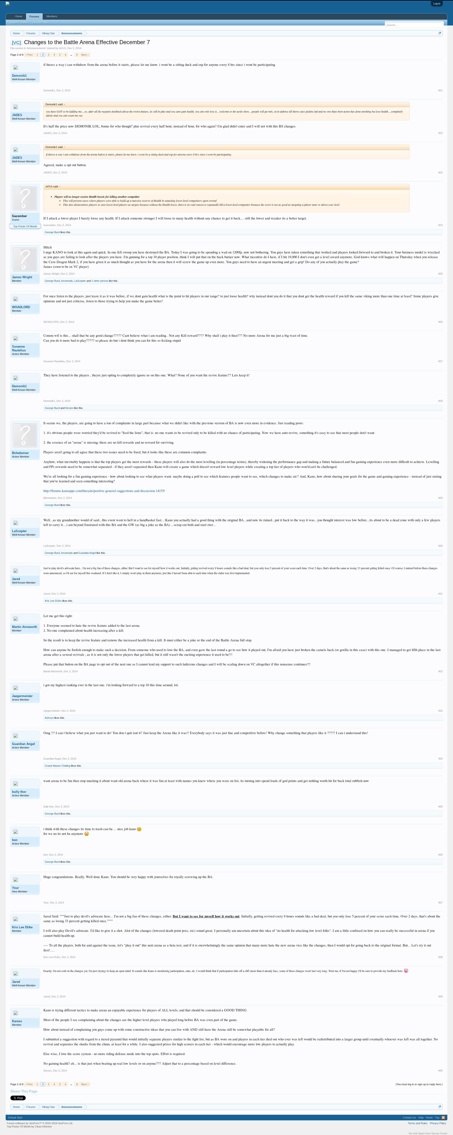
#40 (440, 1070)
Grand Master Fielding (57, 765)
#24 (440, 225)
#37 (440, 902)
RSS (443, 1117)
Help (421, 1117)
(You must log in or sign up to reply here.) (419, 1084)
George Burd (52, 232)
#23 (440, 172)
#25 (440, 273)
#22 (440, 133)
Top (437, 1117)
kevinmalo (67, 280)
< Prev (29, 54)
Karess (17, 1021)
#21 (440, 90)
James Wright (22, 277)
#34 (440, 758)
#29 (440, 497)
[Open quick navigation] (439, 33)
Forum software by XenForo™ (40, 1123)
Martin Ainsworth (24, 627)
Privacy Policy (438, 1123)
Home (18, 16)
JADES (17, 115)
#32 (440, 671)
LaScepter (80, 280)
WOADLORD (21, 307)
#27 (440, 361)
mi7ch (62, 48)
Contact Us (409, 1117)
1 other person (100, 280)
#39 (440, 996)
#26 (440, 321)
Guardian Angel (87, 552)
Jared (16, 579)
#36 (440, 854)
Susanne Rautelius (19, 348)
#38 (440, 957)
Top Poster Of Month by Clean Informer (29, 1126)
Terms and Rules (418, 1123)
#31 (440, 593)
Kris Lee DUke (53, 600)
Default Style (15, 1117)
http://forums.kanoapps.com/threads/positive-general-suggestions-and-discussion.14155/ (104, 490)
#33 (440, 710)
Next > (85, 54)
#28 (440, 400)
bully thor (19, 792)
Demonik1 (19, 75)
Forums (34, 16)
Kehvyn (49, 717)
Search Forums (19, 22)
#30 (440, 545)
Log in (436, 3)
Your (15, 888)
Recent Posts (40, 22)
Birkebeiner (20, 453)
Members (51, 16)
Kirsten (69, 408)
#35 (440, 806)
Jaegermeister (22, 696)
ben (14, 840)
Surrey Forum (439, 1133)
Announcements (36, 48)
